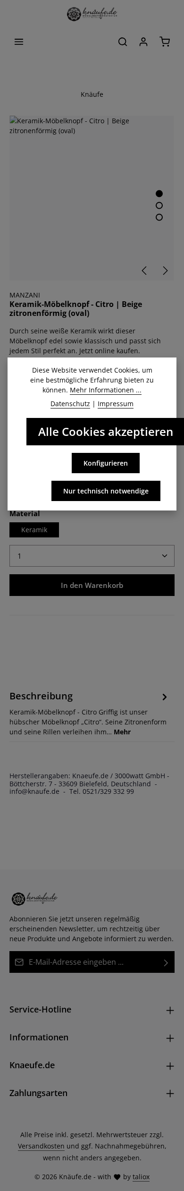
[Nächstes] (165, 271)
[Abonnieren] (166, 962)
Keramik (34, 529)
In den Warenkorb (92, 585)
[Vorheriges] (145, 271)
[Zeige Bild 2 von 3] (159, 205)
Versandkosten (41, 1145)
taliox (141, 1176)
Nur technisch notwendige (106, 490)
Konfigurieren (106, 463)
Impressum (116, 403)
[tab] (89, 712)
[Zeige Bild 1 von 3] (159, 193)
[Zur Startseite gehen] (92, 14)
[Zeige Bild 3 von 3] (159, 217)
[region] (92, 198)
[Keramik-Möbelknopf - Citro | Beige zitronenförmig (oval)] (91, 198)
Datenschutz (70, 403)
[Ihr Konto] (143, 41)
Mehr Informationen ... (106, 389)
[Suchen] (122, 41)
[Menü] (18, 41)
